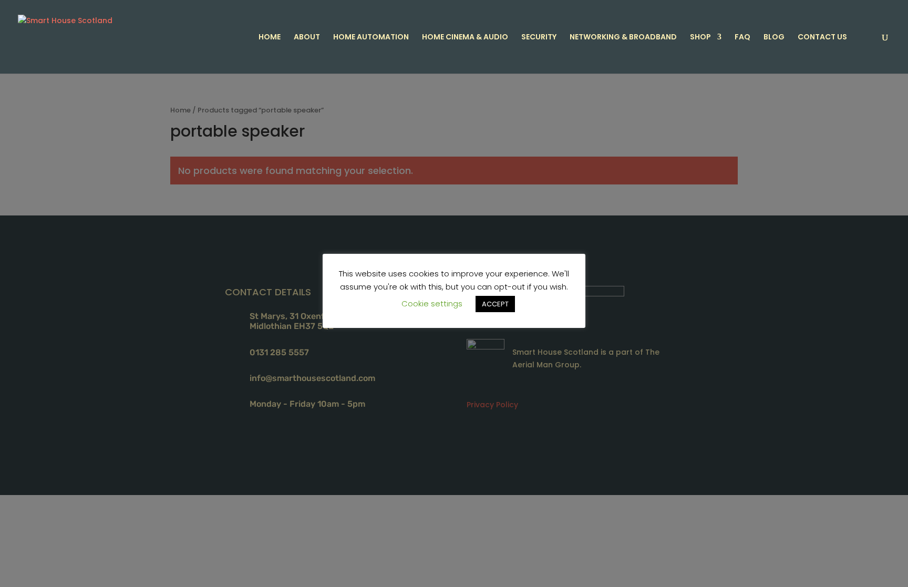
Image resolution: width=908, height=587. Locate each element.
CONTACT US (822, 37)
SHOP (700, 37)
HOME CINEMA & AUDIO (465, 37)
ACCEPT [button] (495, 304)
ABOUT (307, 37)
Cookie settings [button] (431, 303)
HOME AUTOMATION (371, 37)
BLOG (774, 37)
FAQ (742, 37)
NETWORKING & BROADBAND (623, 37)
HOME (270, 37)
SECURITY (538, 37)
